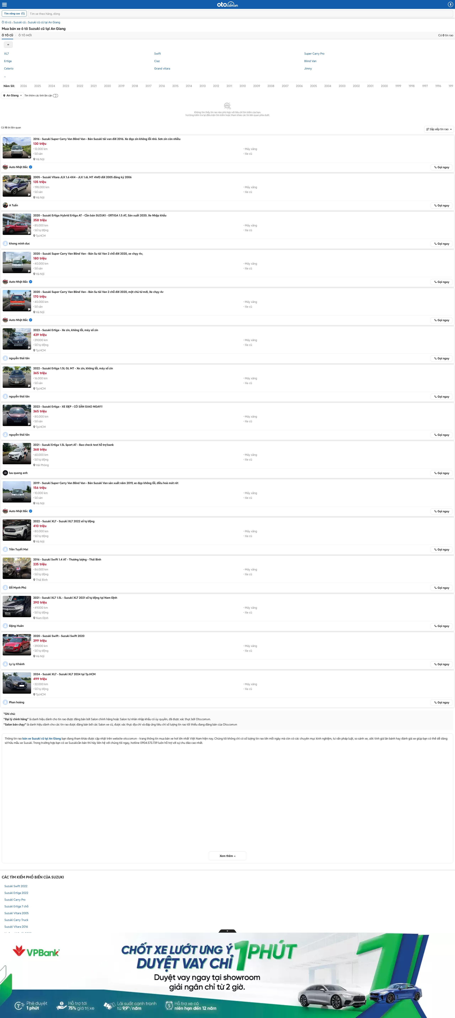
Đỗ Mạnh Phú (17, 587)
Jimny (308, 68)
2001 (370, 86)
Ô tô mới (25, 35)
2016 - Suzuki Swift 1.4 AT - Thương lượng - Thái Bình (67, 559)
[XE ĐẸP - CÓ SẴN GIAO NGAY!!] (17, 415)
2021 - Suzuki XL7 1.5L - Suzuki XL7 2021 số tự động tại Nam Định (75, 598)
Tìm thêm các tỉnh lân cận (38, 95)
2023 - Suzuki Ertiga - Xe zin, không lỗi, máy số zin (65, 330)
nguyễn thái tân (19, 358)
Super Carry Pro (314, 53)
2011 (229, 86)
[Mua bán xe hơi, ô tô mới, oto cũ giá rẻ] (227, 4)
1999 (398, 86)
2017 (148, 86)
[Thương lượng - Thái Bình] (17, 568)
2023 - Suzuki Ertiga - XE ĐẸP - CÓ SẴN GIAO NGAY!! (68, 406)
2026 (23, 86)
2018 (135, 86)
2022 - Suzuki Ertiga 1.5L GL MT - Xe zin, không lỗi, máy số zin (73, 368)
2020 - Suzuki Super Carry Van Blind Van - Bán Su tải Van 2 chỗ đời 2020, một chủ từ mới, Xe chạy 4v (98, 292)
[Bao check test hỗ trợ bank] (17, 453)
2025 (37, 86)
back (8, 44)
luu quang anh (18, 473)
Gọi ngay (443, 167)
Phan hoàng (16, 702)
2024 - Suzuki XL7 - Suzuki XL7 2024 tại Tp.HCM (64, 674)
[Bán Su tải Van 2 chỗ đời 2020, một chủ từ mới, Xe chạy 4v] (17, 300)
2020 (107, 86)
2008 (270, 86)
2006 (299, 86)
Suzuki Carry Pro (14, 900)
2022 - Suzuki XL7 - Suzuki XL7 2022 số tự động (64, 521)
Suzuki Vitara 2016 (16, 927)
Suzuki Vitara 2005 (16, 913)
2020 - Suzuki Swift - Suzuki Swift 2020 (58, 636)
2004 (327, 86)
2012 (216, 86)
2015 (175, 86)
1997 (425, 86)
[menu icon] (4, 4)
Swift (157, 53)
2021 (94, 86)
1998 (412, 86)
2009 (256, 86)
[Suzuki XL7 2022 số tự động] (17, 530)
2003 (342, 86)
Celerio (8, 68)
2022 (80, 86)
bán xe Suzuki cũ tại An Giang (41, 738)
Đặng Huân (16, 626)
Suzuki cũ (20, 22)
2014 (189, 86)
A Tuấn (13, 205)
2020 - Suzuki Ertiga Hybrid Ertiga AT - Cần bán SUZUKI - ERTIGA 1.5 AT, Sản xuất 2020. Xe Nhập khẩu (99, 215)
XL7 (6, 53)
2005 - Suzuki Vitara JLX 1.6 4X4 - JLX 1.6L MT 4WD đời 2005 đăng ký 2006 (82, 177)
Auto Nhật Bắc (18, 167)
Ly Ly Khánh (17, 664)
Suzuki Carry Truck (16, 920)
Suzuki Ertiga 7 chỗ (16, 906)
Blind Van (310, 61)
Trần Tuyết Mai (18, 549)
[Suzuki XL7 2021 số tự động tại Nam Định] (17, 606)
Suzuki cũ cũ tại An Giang (44, 22)
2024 (51, 86)
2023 (66, 86)
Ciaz (157, 61)
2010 (243, 86)
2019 (121, 86)
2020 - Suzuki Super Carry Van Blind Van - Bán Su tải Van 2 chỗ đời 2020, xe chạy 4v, (88, 254)
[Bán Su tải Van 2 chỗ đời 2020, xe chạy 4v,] (17, 262)
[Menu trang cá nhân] (450, 4)
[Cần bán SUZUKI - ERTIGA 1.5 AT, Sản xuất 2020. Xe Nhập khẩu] (17, 224)
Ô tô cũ (6, 22)
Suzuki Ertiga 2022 (16, 893)
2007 (285, 86)
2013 (203, 86)
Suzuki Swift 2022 (15, 886)
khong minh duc (19, 243)
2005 (313, 86)
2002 (356, 86)
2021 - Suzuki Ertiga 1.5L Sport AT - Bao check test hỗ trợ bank (73, 445)
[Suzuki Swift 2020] (17, 644)
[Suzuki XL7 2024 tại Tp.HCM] (17, 683)
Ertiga (8, 61)
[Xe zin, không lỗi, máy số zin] (17, 339)
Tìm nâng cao (12, 13)
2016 (162, 86)
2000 (384, 86)
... (5, 76)
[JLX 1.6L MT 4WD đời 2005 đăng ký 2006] (17, 186)
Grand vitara (162, 68)
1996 (438, 86)
